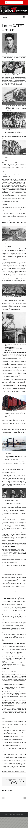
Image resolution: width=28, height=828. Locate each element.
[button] (3, 798)
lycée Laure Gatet (13, 642)
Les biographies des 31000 (18, 771)
